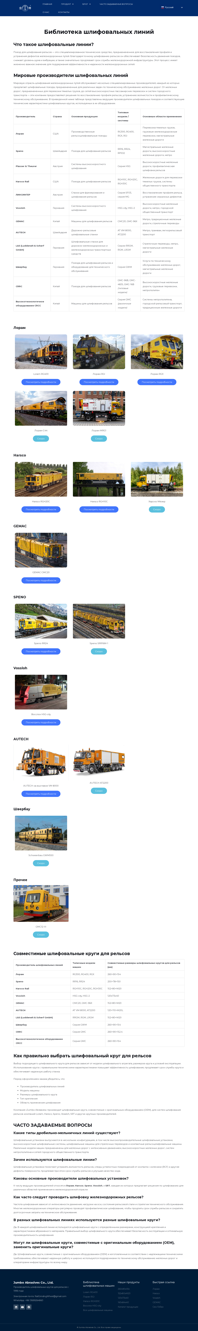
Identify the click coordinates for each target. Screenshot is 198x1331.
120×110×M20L (116, 1010)
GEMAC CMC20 (41, 572)
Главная (47, 4)
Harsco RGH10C (99, 501)
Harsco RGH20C (41, 501)
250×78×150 (114, 981)
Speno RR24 (41, 643)
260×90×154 (114, 974)
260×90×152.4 (115, 1031)
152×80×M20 (115, 988)
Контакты (64, 12)
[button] (41, 438)
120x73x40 (113, 995)
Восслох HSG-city (41, 714)
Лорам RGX (157, 374)
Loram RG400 (41, 374)
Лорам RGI (99, 374)
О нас (46, 12)
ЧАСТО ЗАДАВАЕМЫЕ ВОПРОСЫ (116, 4)
